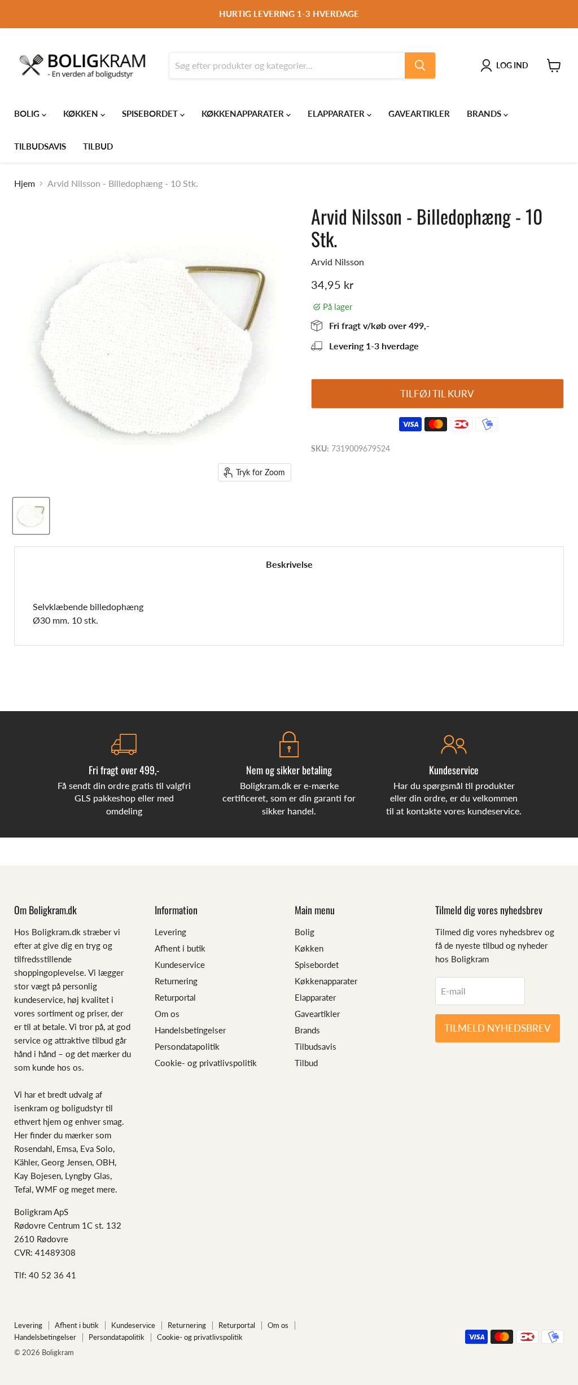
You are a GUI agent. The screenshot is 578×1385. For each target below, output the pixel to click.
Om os (167, 1014)
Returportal (175, 997)
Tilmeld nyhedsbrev (497, 1028)
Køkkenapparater (244, 113)
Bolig (28, 113)
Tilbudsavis (40, 146)
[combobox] (287, 65)
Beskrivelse (289, 564)
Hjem (24, 183)
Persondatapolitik (187, 1046)
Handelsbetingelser (190, 1030)
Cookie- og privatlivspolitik (206, 1063)
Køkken (81, 113)
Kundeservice (180, 964)
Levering (170, 932)
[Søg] (420, 65)
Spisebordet (151, 113)
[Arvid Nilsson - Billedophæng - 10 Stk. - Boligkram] (31, 516)
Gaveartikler (419, 113)
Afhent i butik (180, 948)
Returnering (176, 981)
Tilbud (98, 146)
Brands (485, 113)
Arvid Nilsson (337, 261)
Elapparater (337, 113)
